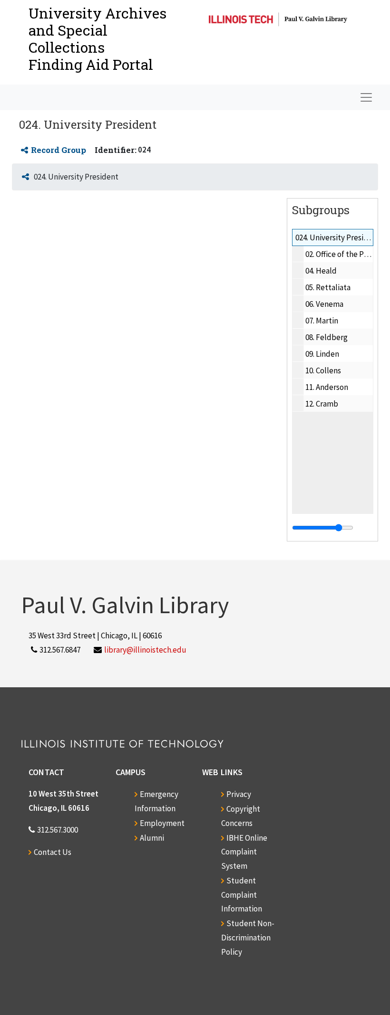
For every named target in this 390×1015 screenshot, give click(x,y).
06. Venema (324, 304)
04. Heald (321, 271)
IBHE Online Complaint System (244, 852)
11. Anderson (326, 387)
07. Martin (321, 320)
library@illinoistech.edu (145, 650)
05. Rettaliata (328, 287)
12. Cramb (321, 403)
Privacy (238, 794)
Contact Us (52, 852)
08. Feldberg (326, 337)
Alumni (152, 838)
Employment (162, 823)
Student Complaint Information (241, 894)
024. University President (337, 237)
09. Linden (322, 354)
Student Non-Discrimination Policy (247, 937)
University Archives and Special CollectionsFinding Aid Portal (97, 39)
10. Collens (323, 370)
